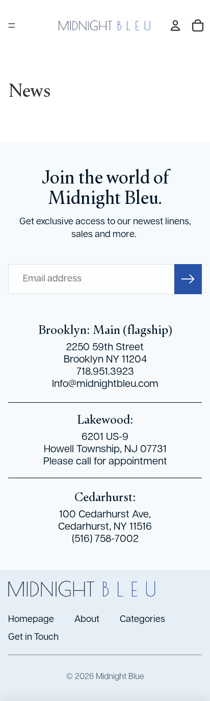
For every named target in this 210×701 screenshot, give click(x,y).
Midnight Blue (120, 676)
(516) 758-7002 (105, 539)
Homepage (31, 619)
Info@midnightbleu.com (105, 384)
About (86, 619)
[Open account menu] (175, 25)
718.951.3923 (105, 372)
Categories (142, 619)
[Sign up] (188, 279)
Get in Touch (35, 637)
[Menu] (11, 25)
